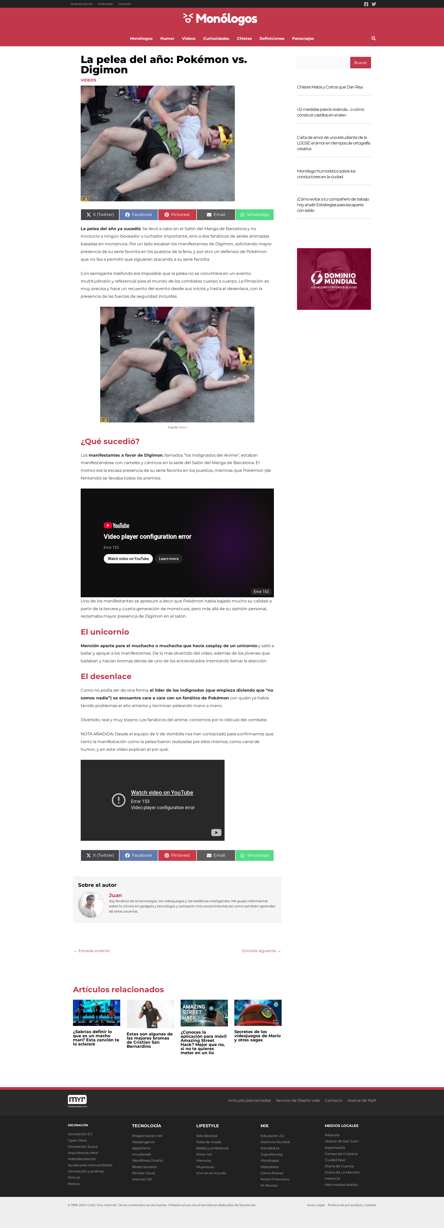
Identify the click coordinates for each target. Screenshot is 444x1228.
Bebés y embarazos (212, 1148)
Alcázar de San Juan (342, 1141)
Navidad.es (270, 1148)
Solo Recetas (206, 1136)
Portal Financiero (275, 1179)
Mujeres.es (205, 1167)
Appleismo (141, 1148)
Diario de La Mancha (342, 1172)
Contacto (124, 4)
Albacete (332, 1135)
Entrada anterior (91, 950)
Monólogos (270, 1160)
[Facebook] (366, 4)
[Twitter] (374, 4)
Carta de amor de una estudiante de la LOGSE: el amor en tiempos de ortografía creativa (333, 143)
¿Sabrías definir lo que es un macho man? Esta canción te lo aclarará (96, 1037)
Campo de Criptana (341, 1154)
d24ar (183, 427)
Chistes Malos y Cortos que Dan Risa (330, 87)
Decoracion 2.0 (80, 1134)
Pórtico (74, 1184)
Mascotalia (270, 1167)
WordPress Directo (147, 1160)
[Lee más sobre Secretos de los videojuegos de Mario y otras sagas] (258, 1012)
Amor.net (204, 1154)
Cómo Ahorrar (272, 1173)
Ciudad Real (335, 1160)
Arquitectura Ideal (83, 1153)
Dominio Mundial (275, 1142)
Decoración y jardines (86, 1171)
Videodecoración (82, 1159)
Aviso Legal (316, 1205)
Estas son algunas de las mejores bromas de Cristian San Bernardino (150, 1040)
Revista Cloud (143, 1173)
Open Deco (77, 1140)
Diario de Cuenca (339, 1166)
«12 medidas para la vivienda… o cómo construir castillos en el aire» (330, 112)
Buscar (360, 62)
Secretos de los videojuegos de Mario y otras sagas (257, 1035)
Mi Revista (269, 1185)
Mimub (74, 1177)
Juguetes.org (272, 1154)
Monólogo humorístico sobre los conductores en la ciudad (326, 174)
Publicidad (105, 4)
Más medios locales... (342, 1184)
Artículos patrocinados (249, 1100)
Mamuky (203, 1160)
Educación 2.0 (272, 1136)
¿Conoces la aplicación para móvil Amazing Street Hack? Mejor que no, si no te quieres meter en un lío (204, 1042)
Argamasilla (335, 1147)
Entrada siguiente (261, 950)
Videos (88, 80)
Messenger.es (143, 1142)
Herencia (332, 1178)
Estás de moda (208, 1142)
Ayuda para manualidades (90, 1165)
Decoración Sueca (83, 1146)
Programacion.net (147, 1136)
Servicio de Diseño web (298, 1100)
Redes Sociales (144, 1167)
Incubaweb (141, 1154)
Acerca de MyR (362, 1100)
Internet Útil (142, 1179)
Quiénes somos (81, 4)
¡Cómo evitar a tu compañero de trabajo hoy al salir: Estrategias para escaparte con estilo (333, 205)
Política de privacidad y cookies (352, 1205)
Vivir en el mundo (211, 1173)
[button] (374, 39)
